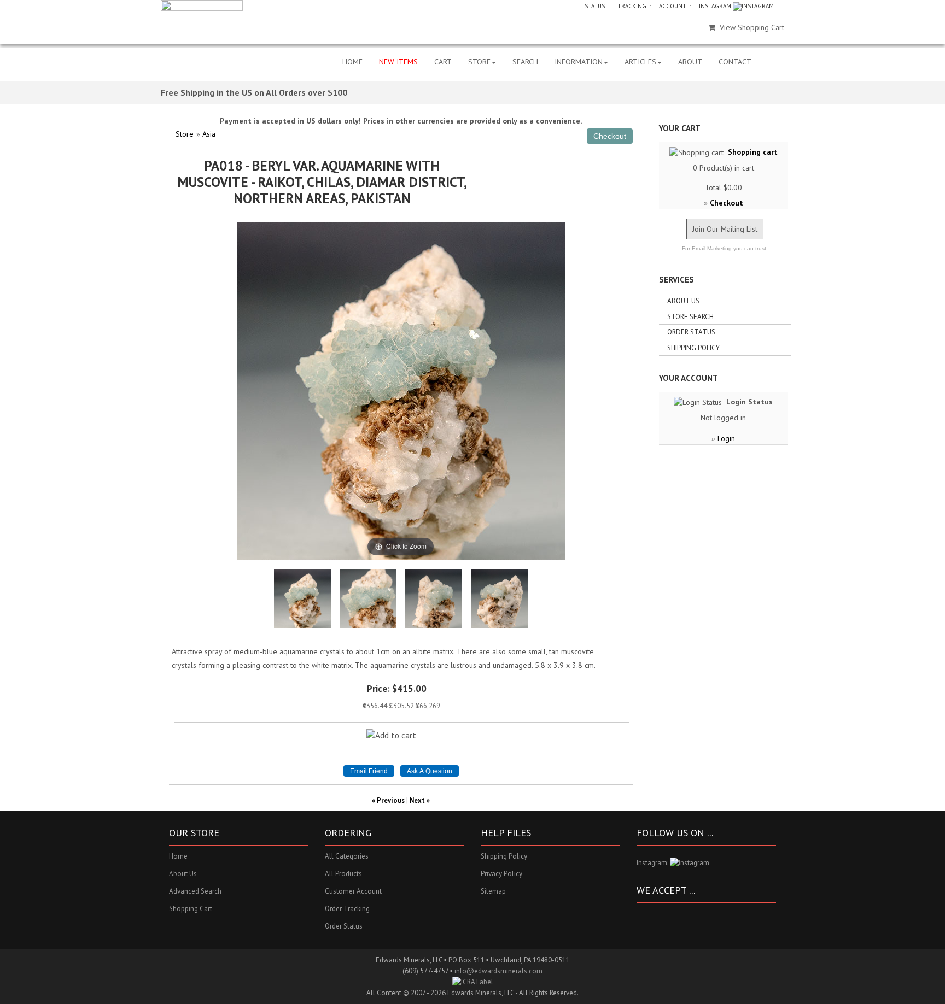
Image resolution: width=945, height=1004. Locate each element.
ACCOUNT (672, 6)
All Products (343, 873)
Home (178, 856)
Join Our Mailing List (724, 229)
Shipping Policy (693, 348)
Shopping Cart (190, 908)
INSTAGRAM (716, 6)
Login (726, 438)
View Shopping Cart (752, 27)
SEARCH (525, 62)
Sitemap (493, 891)
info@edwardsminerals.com (498, 971)
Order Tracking (347, 908)
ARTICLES (640, 62)
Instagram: (653, 862)
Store (185, 134)
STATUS (595, 6)
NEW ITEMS (398, 62)
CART (443, 62)
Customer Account (353, 891)
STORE (479, 62)
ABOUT (690, 62)
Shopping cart (753, 152)
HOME (352, 62)
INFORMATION (579, 62)
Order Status (691, 332)
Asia (208, 134)
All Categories (347, 856)
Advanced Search (195, 891)
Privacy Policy (501, 873)
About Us (683, 301)
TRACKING (631, 6)
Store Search (690, 316)
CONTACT (735, 62)
